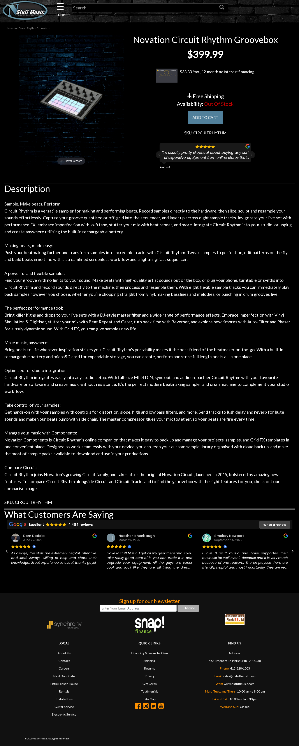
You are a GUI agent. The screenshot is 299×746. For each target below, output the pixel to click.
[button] (251, 154)
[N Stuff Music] (25, 10)
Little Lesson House (64, 684)
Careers (64, 668)
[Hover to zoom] (71, 99)
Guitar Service (64, 707)
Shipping (149, 661)
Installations (64, 699)
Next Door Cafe (64, 676)
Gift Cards (149, 684)
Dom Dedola (34, 535)
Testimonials (149, 691)
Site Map (150, 699)
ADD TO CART (205, 117)
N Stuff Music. (40, 738)
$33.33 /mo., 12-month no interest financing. (217, 71)
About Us (64, 653)
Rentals (64, 691)
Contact (64, 661)
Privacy (150, 676)
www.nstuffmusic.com (239, 684)
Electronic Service (64, 714)
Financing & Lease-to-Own (149, 653)
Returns (149, 668)
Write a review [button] (274, 525)
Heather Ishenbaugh (137, 535)
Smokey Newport (229, 535)
